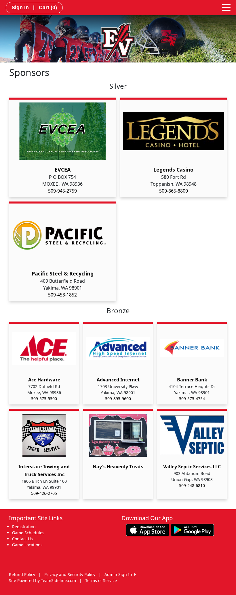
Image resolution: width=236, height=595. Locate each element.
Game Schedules (28, 532)
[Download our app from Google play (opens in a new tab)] (192, 529)
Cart (48, 7)
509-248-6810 (192, 485)
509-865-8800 (173, 191)
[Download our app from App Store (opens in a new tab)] (147, 529)
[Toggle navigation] (226, 7)
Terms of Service (101, 580)
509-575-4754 (192, 398)
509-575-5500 (44, 398)
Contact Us (22, 538)
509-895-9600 (118, 398)
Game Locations (27, 545)
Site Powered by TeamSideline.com (42, 580)
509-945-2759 (62, 191)
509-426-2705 (44, 493)
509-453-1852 (62, 295)
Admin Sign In (119, 574)
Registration (24, 526)
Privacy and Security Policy (69, 574)
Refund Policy (22, 574)
